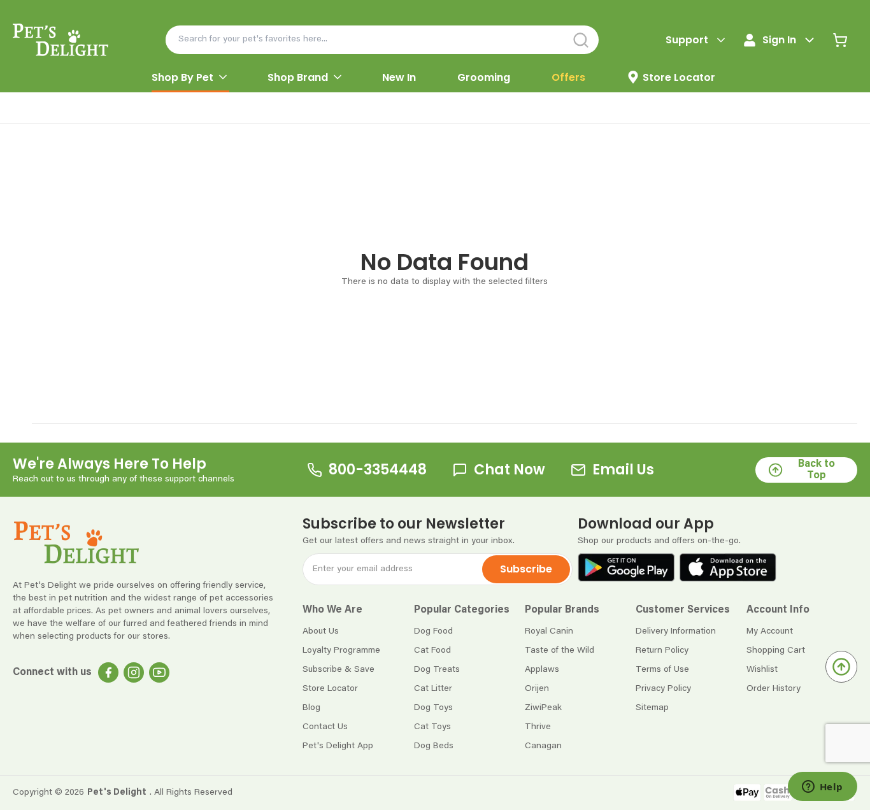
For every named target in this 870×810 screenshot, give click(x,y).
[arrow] (223, 77)
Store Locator (330, 689)
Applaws (542, 669)
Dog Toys (433, 708)
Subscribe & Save (338, 669)
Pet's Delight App (338, 746)
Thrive (538, 727)
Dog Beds (433, 746)
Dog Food (433, 631)
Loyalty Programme (341, 650)
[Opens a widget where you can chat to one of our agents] (822, 788)
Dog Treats (437, 669)
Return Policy (662, 650)
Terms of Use (662, 669)
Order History (773, 689)
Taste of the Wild (559, 650)
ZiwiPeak (543, 708)
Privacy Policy (663, 689)
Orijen (537, 689)
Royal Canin (549, 631)
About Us (321, 631)
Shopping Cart (775, 650)
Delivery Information (676, 631)
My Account (769, 631)
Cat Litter (433, 689)
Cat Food (432, 650)
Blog (311, 708)
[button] (358, 610)
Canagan (543, 746)
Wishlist (762, 669)
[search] (581, 39)
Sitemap (652, 708)
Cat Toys (432, 727)
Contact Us (325, 727)
